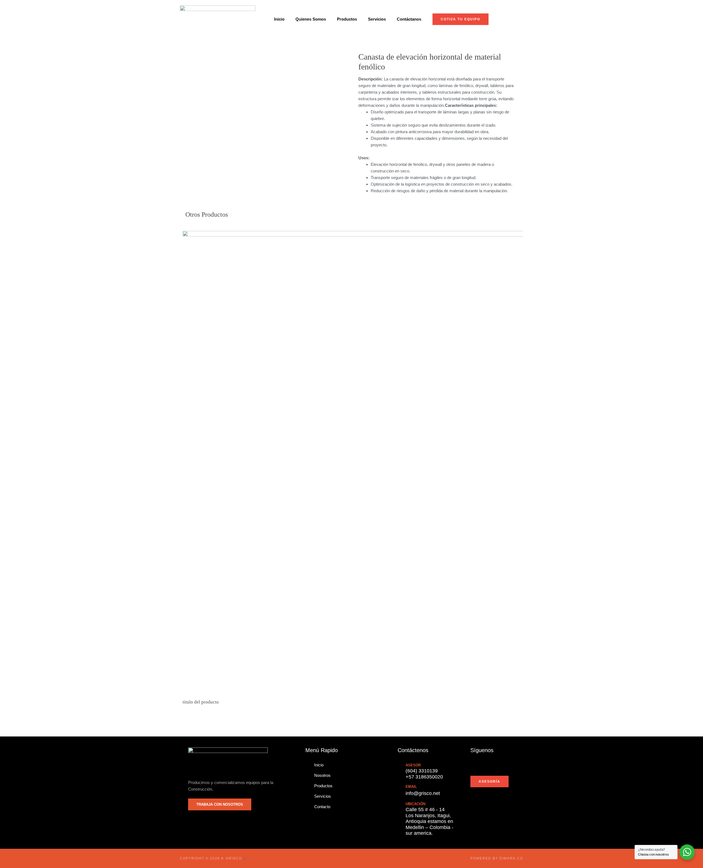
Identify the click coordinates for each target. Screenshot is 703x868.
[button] (182, 467)
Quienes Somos (310, 19)
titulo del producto (201, 702)
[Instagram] (499, 765)
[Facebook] (472, 765)
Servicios (377, 19)
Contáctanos (409, 19)
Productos (347, 19)
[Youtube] (490, 765)
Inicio (279, 19)
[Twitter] (481, 765)
